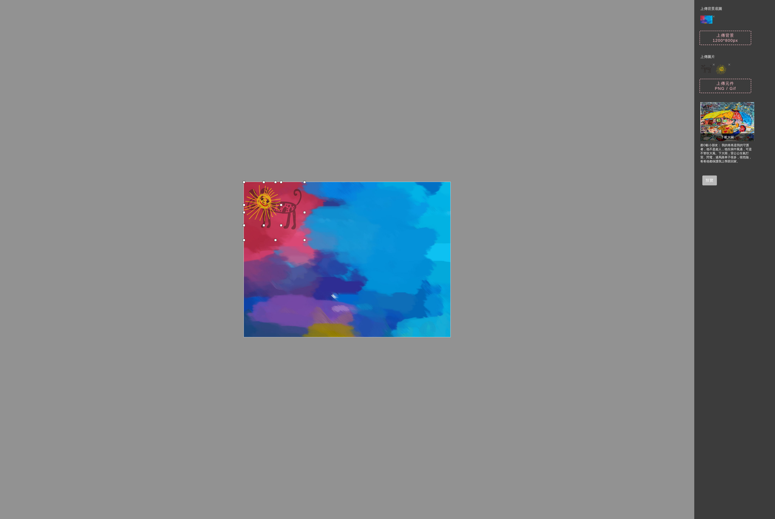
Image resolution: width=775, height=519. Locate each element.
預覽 (710, 180)
